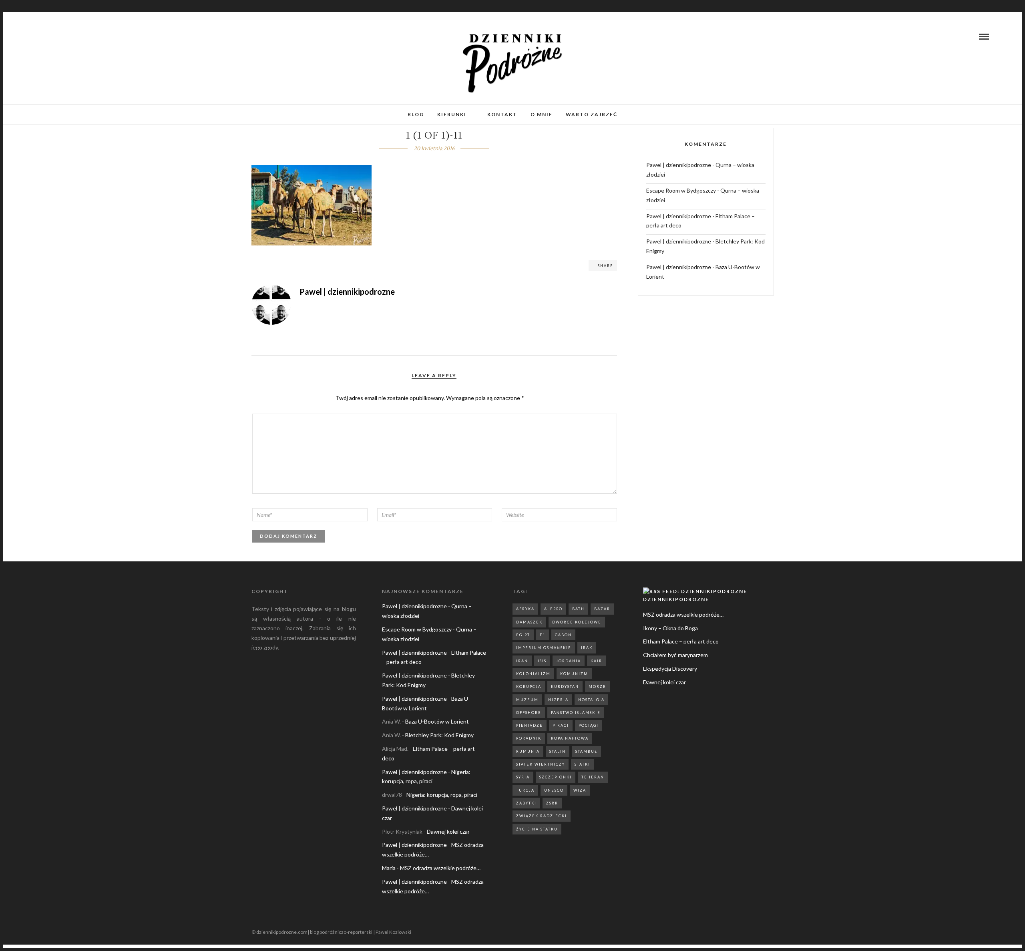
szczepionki (555, 777)
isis (542, 661)
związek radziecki (541, 816)
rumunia (528, 751)
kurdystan (565, 686)
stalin (557, 751)
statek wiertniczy (540, 764)
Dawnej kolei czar (448, 831)
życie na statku (537, 829)
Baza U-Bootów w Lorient (437, 721)
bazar (602, 609)
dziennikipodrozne (676, 599)
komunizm (574, 674)
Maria (389, 868)
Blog (416, 114)
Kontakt (502, 114)
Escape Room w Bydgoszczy (681, 190)
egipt (523, 635)
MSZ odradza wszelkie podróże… (440, 868)
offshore (528, 712)
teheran (592, 777)
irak (587, 647)
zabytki (526, 803)
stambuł (586, 751)
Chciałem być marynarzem (675, 654)
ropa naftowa (570, 738)
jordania (568, 661)
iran (522, 661)
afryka (525, 609)
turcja (525, 790)
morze (597, 686)
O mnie (542, 114)
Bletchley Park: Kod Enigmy (439, 735)
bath (578, 609)
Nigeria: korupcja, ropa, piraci (441, 794)
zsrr (552, 803)
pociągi (589, 725)
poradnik (528, 738)
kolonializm (533, 674)
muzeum (527, 700)
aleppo (553, 609)
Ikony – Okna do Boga (670, 628)
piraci (561, 725)
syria (523, 777)
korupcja (528, 686)
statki (582, 764)
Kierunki (451, 114)
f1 (542, 635)
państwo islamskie (576, 712)
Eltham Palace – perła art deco (681, 641)
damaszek (529, 622)
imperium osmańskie (543, 647)
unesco (554, 790)
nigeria (558, 700)
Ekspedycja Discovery (670, 668)
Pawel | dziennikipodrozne (678, 164)
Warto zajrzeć (591, 114)
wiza (579, 790)
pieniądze (529, 725)
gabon (563, 635)
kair (596, 661)
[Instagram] (49, 36)
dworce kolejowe (576, 622)
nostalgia (591, 700)
